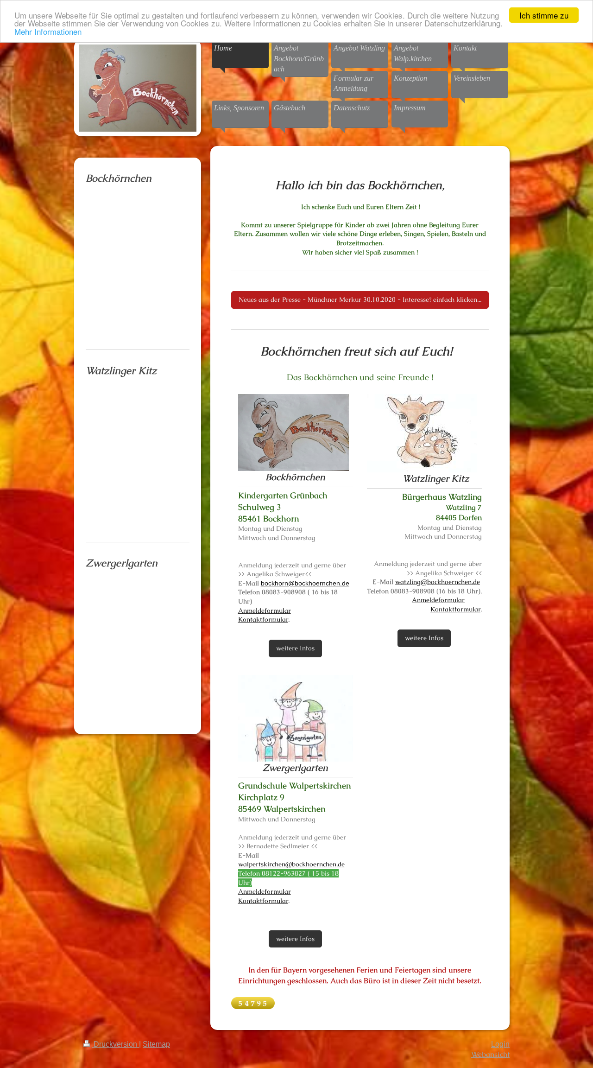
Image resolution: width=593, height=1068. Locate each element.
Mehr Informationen (48, 31)
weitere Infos (295, 648)
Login (500, 1044)
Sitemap (156, 1044)
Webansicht (490, 1054)
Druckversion (115, 1044)
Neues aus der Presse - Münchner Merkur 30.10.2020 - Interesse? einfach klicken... (360, 299)
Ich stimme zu (543, 15)
